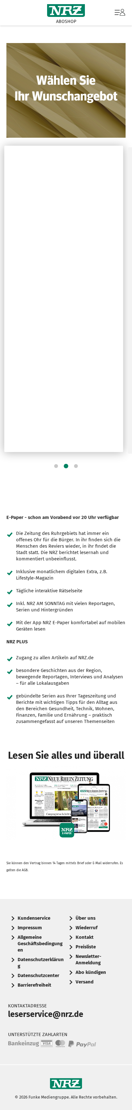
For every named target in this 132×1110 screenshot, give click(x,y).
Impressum (30, 928)
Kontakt (85, 937)
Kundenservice (34, 918)
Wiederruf (86, 928)
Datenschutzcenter (38, 975)
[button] (56, 466)
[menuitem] (119, 13)
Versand (85, 982)
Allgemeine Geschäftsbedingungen (40, 943)
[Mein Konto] (120, 15)
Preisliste (86, 947)
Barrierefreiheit (34, 985)
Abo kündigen (91, 972)
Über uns (85, 918)
